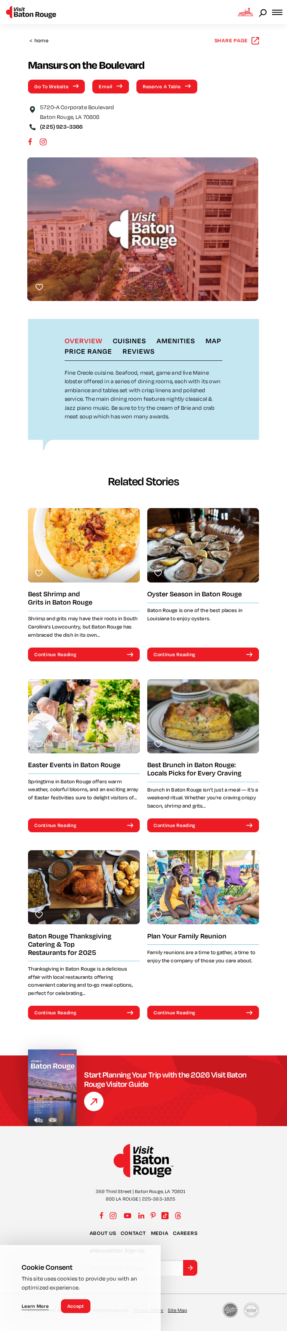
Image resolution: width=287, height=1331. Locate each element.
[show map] (32, 108)
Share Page (231, 40)
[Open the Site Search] (263, 12)
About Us (103, 1233)
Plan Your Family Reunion (186, 936)
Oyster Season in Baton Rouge (194, 594)
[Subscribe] (190, 1268)
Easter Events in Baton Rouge (74, 764)
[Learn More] (94, 1101)
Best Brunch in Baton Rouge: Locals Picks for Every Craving (194, 768)
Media (160, 1233)
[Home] (31, 12)
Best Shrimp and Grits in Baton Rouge (60, 598)
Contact (133, 1233)
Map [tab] (213, 340)
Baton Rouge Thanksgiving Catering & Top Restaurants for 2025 (69, 944)
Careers (185, 1233)
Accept (75, 1306)
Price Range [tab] (88, 351)
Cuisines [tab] (129, 340)
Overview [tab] (83, 340)
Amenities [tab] (176, 340)
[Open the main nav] (279, 12)
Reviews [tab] (139, 351)
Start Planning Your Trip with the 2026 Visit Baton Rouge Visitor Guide (165, 1079)
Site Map (177, 1310)
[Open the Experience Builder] (245, 12)
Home (39, 40)
